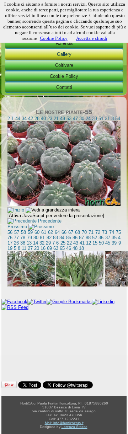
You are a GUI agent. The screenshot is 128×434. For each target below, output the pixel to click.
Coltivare (64, 65)
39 (114, 243)
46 (68, 248)
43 (75, 243)
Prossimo (17, 226)
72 (97, 232)
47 (75, 118)
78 (22, 237)
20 (36, 248)
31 (107, 118)
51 (100, 118)
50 (101, 243)
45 (107, 243)
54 (117, 118)
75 (118, 232)
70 (84, 232)
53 (68, 118)
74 (111, 232)
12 (88, 243)
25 (62, 243)
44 (17, 118)
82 (49, 237)
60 (36, 232)
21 (56, 118)
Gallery (64, 54)
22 (69, 243)
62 (50, 232)
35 (114, 237)
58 (23, 232)
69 (49, 248)
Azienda (64, 43)
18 (81, 248)
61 (43, 232)
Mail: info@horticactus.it (64, 423)
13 (29, 243)
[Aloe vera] (79, 285)
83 (55, 237)
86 (75, 237)
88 (88, 237)
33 (94, 118)
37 (107, 237)
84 (61, 237)
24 (88, 118)
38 (22, 243)
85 (68, 237)
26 (16, 243)
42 (30, 118)
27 (30, 248)
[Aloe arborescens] (31, 285)
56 (9, 232)
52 (94, 237)
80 (35, 237)
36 (100, 237)
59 (30, 232)
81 (42, 237)
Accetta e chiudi (91, 38)
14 (35, 243)
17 (9, 243)
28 (36, 118)
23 (49, 118)
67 (70, 232)
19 (9, 248)
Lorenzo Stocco (74, 427)
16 (43, 248)
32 (41, 243)
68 (77, 232)
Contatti (64, 87)
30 (81, 118)
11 (24, 248)
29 (48, 243)
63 (55, 248)
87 (81, 237)
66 (64, 232)
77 (16, 237)
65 (62, 248)
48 (75, 248)
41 (82, 243)
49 (62, 118)
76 (9, 237)
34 (24, 118)
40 (43, 118)
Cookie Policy (64, 76)
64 (57, 232)
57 (16, 232)
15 (94, 243)
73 (104, 232)
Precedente (50, 221)
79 (29, 237)
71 (91, 232)
